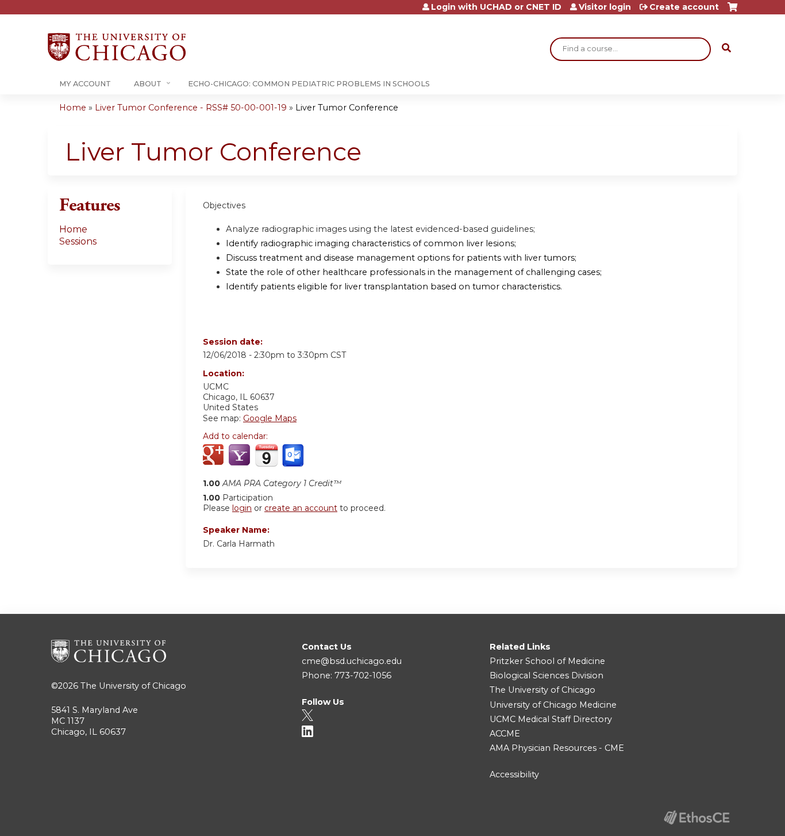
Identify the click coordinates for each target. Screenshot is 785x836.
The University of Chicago (133, 686)
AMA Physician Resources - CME (557, 748)
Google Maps (270, 418)
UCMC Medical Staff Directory (551, 719)
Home (72, 107)
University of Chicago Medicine (553, 705)
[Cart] (732, 11)
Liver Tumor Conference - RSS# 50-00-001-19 (191, 107)
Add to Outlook (294, 455)
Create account (684, 7)
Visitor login (605, 7)
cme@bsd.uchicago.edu (352, 661)
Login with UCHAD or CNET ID (496, 7)
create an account (300, 508)
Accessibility (514, 774)
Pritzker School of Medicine (547, 661)
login (242, 508)
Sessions (78, 241)
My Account (85, 83)
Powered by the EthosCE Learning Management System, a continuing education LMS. (696, 817)
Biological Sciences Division (546, 675)
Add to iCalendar (266, 455)
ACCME (505, 733)
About (147, 83)
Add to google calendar (214, 455)
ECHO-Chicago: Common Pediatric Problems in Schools (309, 83)
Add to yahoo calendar (240, 455)
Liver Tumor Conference (346, 107)
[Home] (117, 47)
